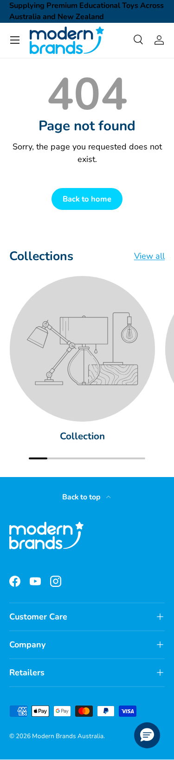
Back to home (87, 199)
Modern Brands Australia (67, 736)
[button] (147, 735)
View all (149, 256)
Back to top (82, 497)
